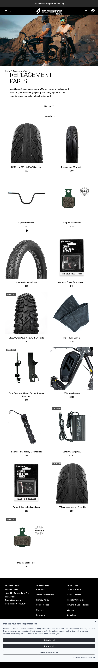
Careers (40, 609)
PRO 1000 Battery (72, 393)
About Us (40, 589)
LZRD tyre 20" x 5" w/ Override (72, 507)
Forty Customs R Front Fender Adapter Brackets (26, 395)
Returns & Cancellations (78, 604)
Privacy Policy (42, 599)
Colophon (71, 614)
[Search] (11, 11)
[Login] (86, 11)
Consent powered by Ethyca (82, 657)
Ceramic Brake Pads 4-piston (26, 507)
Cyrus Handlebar (26, 222)
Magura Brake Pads (72, 222)
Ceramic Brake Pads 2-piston (71, 282)
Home (7, 71)
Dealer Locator (74, 594)
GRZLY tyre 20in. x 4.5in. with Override (26, 337)
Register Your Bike (75, 599)
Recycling (40, 614)
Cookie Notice (42, 604)
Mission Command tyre (26, 282)
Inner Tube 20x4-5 (71, 337)
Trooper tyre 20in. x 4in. (72, 166)
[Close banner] (96, 620)
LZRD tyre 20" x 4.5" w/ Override (26, 166)
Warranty (71, 609)
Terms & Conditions (45, 594)
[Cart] (91, 11)
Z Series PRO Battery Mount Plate (26, 451)
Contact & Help (74, 589)
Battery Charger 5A (72, 451)
